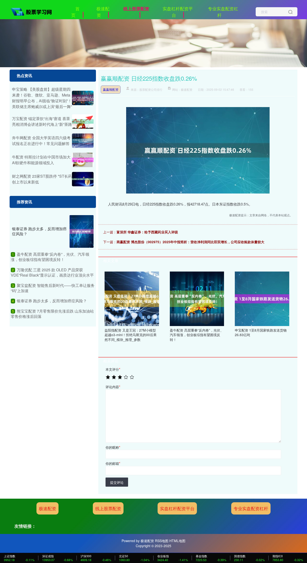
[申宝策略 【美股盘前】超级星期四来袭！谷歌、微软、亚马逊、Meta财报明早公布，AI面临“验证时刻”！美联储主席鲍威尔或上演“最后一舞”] (83, 98)
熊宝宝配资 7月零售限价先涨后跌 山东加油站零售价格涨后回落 (52, 313)
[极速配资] (33, 11)
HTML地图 (177, 540)
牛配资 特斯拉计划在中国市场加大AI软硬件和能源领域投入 (41, 159)
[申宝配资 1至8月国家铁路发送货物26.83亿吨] (262, 298)
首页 (75, 11)
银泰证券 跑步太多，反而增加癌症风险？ (39, 231)
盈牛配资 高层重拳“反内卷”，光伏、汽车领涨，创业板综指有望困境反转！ (50, 256)
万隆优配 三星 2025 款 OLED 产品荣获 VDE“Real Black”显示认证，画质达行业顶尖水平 (52, 272)
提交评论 (117, 482)
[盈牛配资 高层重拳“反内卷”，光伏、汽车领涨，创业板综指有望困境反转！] (197, 298)
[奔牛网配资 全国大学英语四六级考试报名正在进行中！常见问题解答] (83, 140)
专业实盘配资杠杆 (223, 11)
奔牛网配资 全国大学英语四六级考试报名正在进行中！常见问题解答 (41, 140)
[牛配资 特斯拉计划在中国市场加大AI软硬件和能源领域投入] (83, 160)
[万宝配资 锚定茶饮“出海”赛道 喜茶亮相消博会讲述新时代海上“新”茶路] (83, 121)
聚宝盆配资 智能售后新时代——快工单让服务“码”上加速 (52, 288)
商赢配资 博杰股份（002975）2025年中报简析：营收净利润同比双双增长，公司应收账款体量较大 (190, 241)
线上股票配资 (136, 9)
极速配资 (102, 11)
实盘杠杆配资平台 (178, 11)
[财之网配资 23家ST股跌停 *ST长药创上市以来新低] (83, 179)
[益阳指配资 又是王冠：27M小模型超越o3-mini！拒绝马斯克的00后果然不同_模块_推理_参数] (132, 298)
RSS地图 (161, 540)
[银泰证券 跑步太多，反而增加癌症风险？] (82, 231)
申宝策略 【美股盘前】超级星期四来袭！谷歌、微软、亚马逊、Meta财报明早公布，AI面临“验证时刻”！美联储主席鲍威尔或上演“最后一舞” (42, 97)
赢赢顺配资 (110, 89)
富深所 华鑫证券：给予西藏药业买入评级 (147, 232)
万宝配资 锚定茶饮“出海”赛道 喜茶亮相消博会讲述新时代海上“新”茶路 (42, 121)
